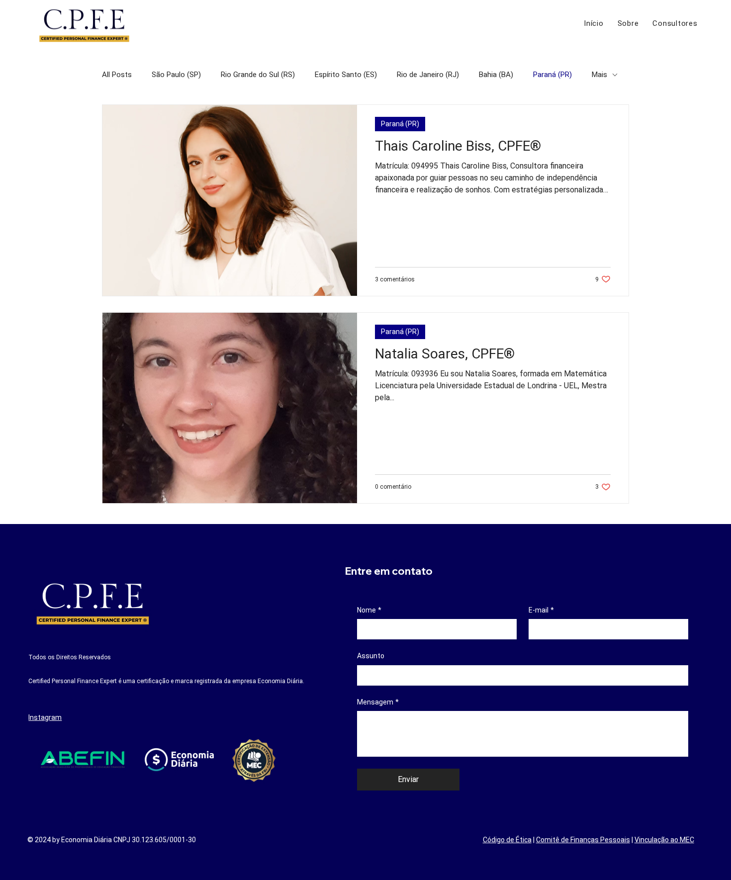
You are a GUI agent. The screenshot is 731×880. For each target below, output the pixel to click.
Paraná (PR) (552, 74)
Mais (599, 74)
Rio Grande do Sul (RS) (258, 74)
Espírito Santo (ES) (346, 74)
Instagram (45, 717)
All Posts (117, 74)
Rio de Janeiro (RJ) (428, 74)
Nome (369, 610)
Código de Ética (507, 840)
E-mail (541, 610)
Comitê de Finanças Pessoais (583, 840)
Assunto (370, 656)
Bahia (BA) (496, 74)
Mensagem (378, 702)
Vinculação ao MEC (664, 840)
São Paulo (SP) (176, 74)
